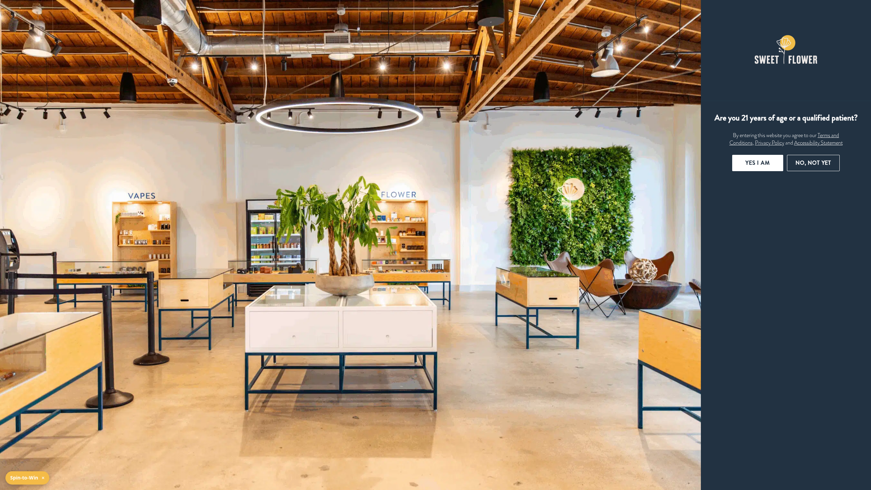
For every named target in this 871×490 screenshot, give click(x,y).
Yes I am (757, 163)
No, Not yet (813, 163)
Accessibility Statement (818, 143)
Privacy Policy (769, 143)
